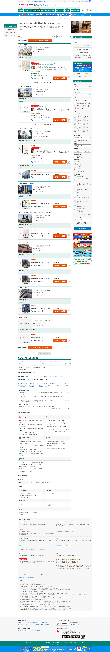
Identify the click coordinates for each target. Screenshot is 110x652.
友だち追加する (63, 623)
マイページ (84, 57)
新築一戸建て (44, 10)
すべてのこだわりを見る (85, 214)
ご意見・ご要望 (72, 642)
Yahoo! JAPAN (67, 1)
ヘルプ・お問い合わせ (82, 642)
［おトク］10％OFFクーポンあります (48, 5)
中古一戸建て (51, 10)
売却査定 (67, 10)
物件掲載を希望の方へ (57, 642)
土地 (63, 10)
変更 (90, 86)
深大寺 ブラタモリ (85, 1)
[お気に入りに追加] (68, 78)
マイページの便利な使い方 (10, 35)
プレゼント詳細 (28, 562)
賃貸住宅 (21, 10)
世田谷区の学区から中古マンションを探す (61, 408)
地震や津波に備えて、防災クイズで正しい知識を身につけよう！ (33, 1)
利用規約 (48, 642)
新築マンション (28, 10)
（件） (21, 364)
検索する (83, 228)
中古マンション (36, 10)
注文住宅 (58, 10)
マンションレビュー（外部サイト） (52, 606)
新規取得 (43, 4)
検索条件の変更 (78, 81)
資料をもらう (60, 78)
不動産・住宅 (21, 622)
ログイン (36, 5)
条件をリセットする (87, 45)
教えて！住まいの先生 (34, 630)
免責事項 (65, 642)
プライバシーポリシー (27, 642)
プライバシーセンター (39, 642)
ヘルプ (72, 1)
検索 (90, 1)
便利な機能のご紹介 (74, 624)
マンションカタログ (22, 630)
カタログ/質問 (74, 10)
